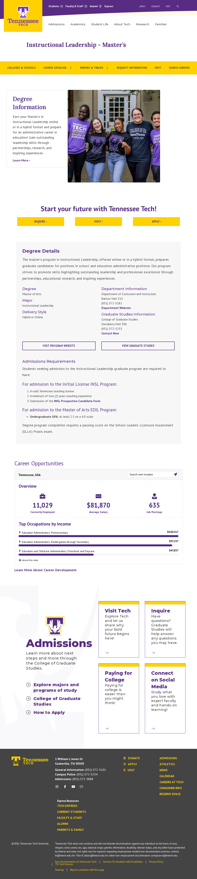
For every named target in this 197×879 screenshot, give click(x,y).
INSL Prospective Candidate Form (77, 401)
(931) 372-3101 (80, 770)
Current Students (71, 812)
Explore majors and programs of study (56, 687)
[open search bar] (177, 6)
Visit (168, 6)
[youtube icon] (73, 788)
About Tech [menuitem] (122, 24)
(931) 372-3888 (74, 779)
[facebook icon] (65, 788)
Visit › (98, 221)
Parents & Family (70, 830)
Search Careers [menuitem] (179, 67)
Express (108, 6)
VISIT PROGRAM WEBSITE (59, 346)
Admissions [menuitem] (56, 24)
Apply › (156, 221)
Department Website (116, 308)
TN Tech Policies (64, 864)
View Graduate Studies (138, 346)
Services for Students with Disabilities (123, 861)
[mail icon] (81, 788)
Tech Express (67, 806)
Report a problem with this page (87, 869)
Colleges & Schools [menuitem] (21, 67)
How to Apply (49, 712)
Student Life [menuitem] (99, 24)
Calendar (166, 776)
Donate (155, 6)
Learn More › (21, 160)
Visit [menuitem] (158, 67)
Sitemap (59, 869)
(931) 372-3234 (76, 774)
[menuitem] (58, 67)
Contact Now (110, 333)
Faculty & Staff (74, 6)
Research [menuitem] (142, 24)
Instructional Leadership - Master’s (76, 44)
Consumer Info (170, 788)
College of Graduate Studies (57, 701)
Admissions (168, 758)
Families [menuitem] (161, 24)
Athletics (167, 764)
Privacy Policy (156, 861)
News (163, 770)
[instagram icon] (58, 788)
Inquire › (40, 221)
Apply (142, 6)
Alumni (94, 6)
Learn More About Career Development (45, 570)
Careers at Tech (171, 782)
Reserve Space (169, 794)
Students (54, 6)
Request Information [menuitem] (132, 67)
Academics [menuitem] (77, 24)
